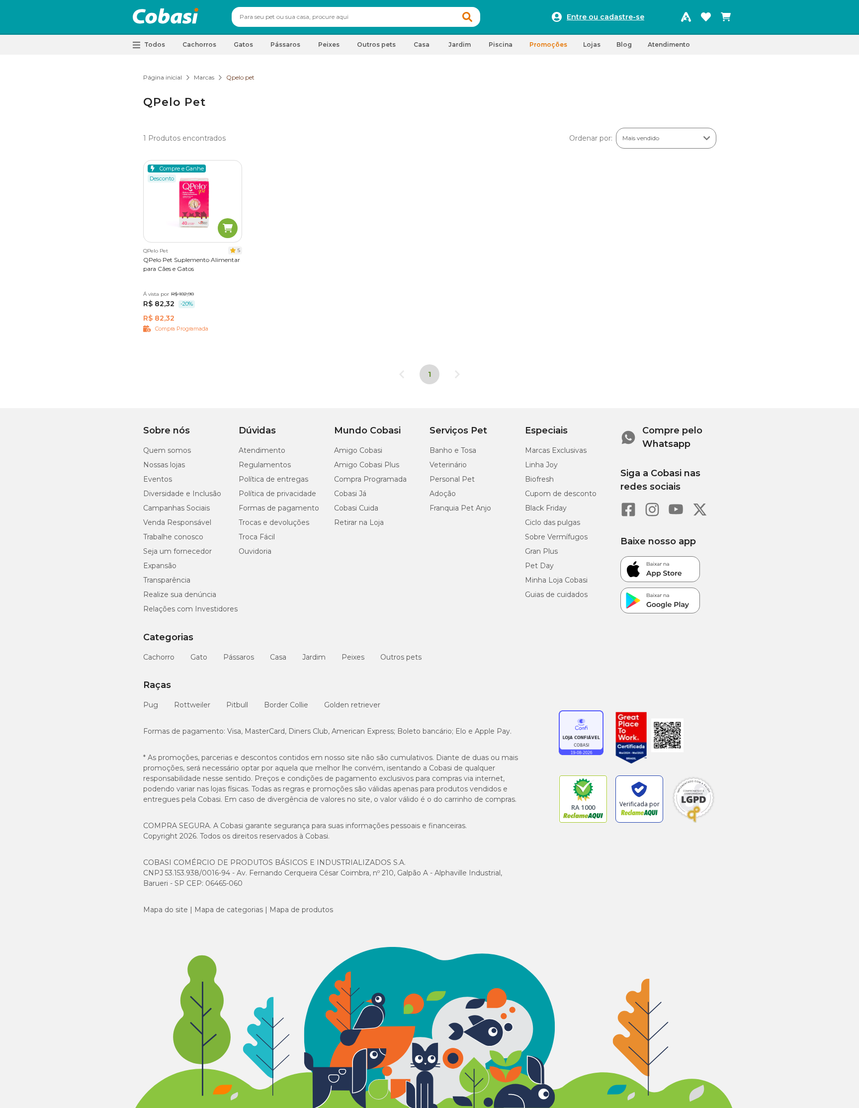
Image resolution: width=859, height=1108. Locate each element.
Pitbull (237, 704)
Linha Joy (541, 464)
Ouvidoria (255, 551)
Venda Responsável (177, 522)
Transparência (166, 580)
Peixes (353, 657)
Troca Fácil (257, 536)
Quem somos (167, 450)
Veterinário (448, 464)
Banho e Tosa (453, 450)
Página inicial (162, 77)
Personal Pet (452, 479)
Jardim (314, 657)
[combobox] (356, 17)
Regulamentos (265, 464)
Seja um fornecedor (177, 551)
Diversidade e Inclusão (182, 493)
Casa (278, 657)
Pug (150, 704)
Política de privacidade (277, 493)
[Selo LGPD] (693, 822)
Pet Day (539, 565)
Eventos (157, 479)
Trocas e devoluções (274, 522)
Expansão (159, 565)
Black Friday (546, 508)
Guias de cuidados (556, 594)
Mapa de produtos (301, 909)
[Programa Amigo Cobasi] (686, 17)
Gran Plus (541, 551)
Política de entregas (273, 479)
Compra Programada (370, 479)
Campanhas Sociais (176, 508)
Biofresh (539, 479)
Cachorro (158, 657)
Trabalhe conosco (173, 536)
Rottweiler (192, 704)
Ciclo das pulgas (552, 522)
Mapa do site (165, 909)
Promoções (548, 44)
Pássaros (238, 657)
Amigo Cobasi (358, 450)
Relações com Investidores (190, 608)
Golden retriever (352, 704)
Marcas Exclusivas (556, 450)
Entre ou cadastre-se (605, 16)
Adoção (443, 493)
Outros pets (401, 657)
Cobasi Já (350, 493)
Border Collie (286, 704)
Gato (198, 657)
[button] (467, 17)
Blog (624, 44)
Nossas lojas (164, 464)
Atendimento (669, 44)
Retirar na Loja (359, 522)
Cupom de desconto (561, 493)
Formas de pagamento (279, 508)
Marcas (204, 77)
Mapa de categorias (228, 909)
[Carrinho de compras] (726, 17)
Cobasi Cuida (356, 508)
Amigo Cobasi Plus (366, 464)
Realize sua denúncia (179, 594)
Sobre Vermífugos (556, 536)
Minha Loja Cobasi (556, 580)
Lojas (592, 44)
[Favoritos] (706, 17)
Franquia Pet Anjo (460, 508)
